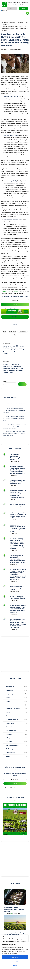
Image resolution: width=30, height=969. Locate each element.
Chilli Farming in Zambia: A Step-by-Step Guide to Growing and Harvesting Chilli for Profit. (18, 515)
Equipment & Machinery (13, 708)
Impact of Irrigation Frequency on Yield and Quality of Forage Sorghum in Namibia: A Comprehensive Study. (17, 470)
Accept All (15, 957)
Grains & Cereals (11, 730)
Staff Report (4, 49)
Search (5, 381)
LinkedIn (7, 291)
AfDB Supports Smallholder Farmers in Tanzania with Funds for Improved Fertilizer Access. (17, 528)
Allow (25, 8)
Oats (15, 334)
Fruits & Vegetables (11, 727)
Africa (4, 331)
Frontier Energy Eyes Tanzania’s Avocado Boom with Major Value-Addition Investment (14, 410)
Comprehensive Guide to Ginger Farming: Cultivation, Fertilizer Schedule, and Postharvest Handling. (18, 494)
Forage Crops (12, 49)
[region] (15, 955)
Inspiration (9, 734)
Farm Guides (9, 716)
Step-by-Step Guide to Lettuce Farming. (17, 505)
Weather (8, 756)
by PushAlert (4, 9)
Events (8, 712)
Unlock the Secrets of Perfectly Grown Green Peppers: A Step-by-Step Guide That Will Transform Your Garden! (13, 368)
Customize (15, 961)
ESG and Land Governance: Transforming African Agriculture (17, 457)
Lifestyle (8, 738)
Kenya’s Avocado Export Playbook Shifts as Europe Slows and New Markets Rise (14, 418)
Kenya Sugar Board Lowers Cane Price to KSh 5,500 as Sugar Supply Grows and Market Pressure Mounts (14, 426)
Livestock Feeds (22, 331)
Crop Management (11, 694)
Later (16, 8)
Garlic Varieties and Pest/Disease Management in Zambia (14, 909)
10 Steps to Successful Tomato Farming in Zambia (17, 588)
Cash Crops (9, 690)
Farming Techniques (12, 719)
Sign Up (15, 304)
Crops (8, 697)
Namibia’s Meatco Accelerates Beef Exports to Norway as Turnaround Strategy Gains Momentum (14, 433)
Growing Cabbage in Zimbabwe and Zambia (17, 597)
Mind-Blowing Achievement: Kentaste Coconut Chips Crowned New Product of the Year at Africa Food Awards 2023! (14, 350)
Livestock (18, 49)
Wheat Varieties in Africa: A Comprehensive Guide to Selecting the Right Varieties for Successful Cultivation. (18, 609)
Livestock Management (12, 745)
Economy (8, 701)
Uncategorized (10, 752)
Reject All (15, 965)
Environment (9, 705)
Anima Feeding (12, 331)
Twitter (3, 291)
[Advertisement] (15, 654)
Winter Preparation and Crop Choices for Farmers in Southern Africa (18, 481)
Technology (9, 749)
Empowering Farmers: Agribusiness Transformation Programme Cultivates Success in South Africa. (17, 559)
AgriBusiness (10, 686)
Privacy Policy (22, 308)
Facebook (15, 291)
